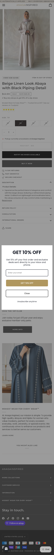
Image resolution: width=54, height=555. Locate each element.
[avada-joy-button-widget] (6, 549)
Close (27, 293)
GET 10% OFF (27, 283)
